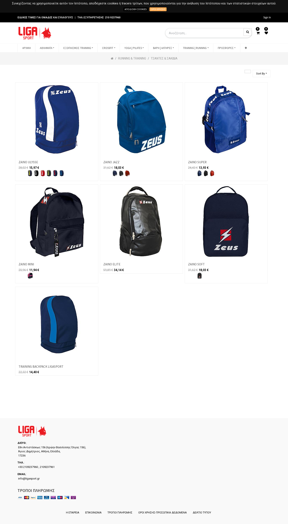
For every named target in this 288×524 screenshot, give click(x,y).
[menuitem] (26, 48)
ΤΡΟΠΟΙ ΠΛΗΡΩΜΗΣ (120, 512)
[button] (245, 48)
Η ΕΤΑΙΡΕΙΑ (72, 512)
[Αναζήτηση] (248, 71)
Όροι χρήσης (158, 9)
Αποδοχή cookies (136, 9)
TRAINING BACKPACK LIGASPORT (41, 367)
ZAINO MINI (26, 264)
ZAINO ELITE (111, 264)
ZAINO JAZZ (111, 162)
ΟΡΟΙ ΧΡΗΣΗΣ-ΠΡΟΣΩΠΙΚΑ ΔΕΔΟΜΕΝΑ (162, 512)
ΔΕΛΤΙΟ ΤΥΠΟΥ (202, 512)
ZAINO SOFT (196, 264)
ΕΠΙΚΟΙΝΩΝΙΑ (93, 512)
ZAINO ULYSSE (28, 162)
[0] (258, 33)
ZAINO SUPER (197, 162)
